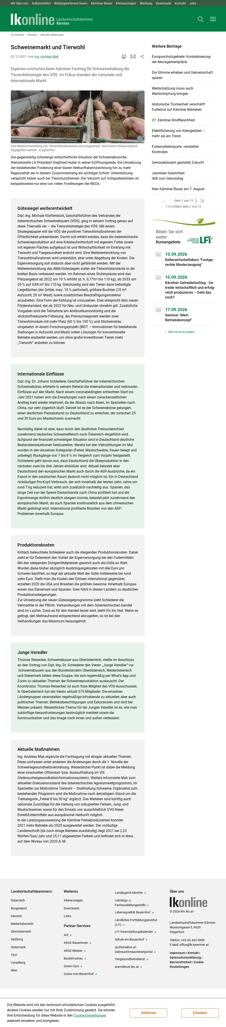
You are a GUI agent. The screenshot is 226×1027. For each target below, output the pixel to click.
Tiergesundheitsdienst (130, 959)
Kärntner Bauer (101, 3)
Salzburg (17, 939)
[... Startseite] (52, 19)
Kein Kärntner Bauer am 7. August (178, 189)
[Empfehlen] (133, 56)
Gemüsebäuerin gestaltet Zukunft (178, 162)
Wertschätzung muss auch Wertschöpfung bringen (172, 91)
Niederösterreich (22, 924)
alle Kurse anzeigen (181, 332)
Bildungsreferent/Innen (70, 3)
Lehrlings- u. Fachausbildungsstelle (130, 903)
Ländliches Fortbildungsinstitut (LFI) (136, 922)
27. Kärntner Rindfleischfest (173, 120)
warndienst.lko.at (127, 967)
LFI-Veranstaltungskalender (134, 931)
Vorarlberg (18, 962)
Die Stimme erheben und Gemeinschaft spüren (182, 75)
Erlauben (200, 1013)
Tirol (14, 955)
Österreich (18, 900)
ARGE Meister (73, 950)
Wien (14, 970)
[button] (213, 19)
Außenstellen (41, 3)
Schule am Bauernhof (129, 939)
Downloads (163, 3)
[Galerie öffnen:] (78, 116)
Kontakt (180, 3)
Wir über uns (19, 3)
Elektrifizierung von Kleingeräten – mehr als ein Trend (178, 133)
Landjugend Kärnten (129, 892)
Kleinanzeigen (126, 3)
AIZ (66, 935)
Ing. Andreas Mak (46, 56)
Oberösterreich (21, 931)
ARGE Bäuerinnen (76, 942)
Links (67, 916)
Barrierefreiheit (181, 962)
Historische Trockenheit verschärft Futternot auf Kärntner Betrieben (178, 107)
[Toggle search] (200, 19)
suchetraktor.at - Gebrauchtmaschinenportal (134, 949)
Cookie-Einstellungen (90, 1015)
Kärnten (16, 916)
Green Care (71, 966)
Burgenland (19, 908)
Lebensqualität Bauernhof (133, 912)
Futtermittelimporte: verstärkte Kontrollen (175, 149)
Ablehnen (148, 1013)
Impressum (177, 953)
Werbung (146, 3)
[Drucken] (123, 56)
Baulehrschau (73, 958)
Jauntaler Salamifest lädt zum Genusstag (168, 175)
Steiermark (18, 947)
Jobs (192, 3)
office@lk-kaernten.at (194, 944)
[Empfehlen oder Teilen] (142, 56)
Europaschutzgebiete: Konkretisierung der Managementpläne (181, 59)
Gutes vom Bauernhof (79, 974)
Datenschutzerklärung (185, 957)
